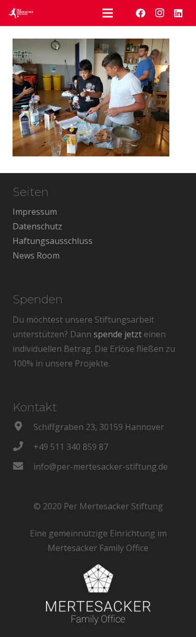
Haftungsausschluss (53, 241)
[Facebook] (140, 13)
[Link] (20, 13)
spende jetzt (118, 334)
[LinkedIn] (178, 13)
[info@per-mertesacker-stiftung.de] (23, 466)
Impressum (35, 211)
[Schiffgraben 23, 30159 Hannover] (23, 427)
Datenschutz (37, 226)
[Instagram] (159, 13)
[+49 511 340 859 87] (23, 446)
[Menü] (108, 13)
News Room (36, 255)
